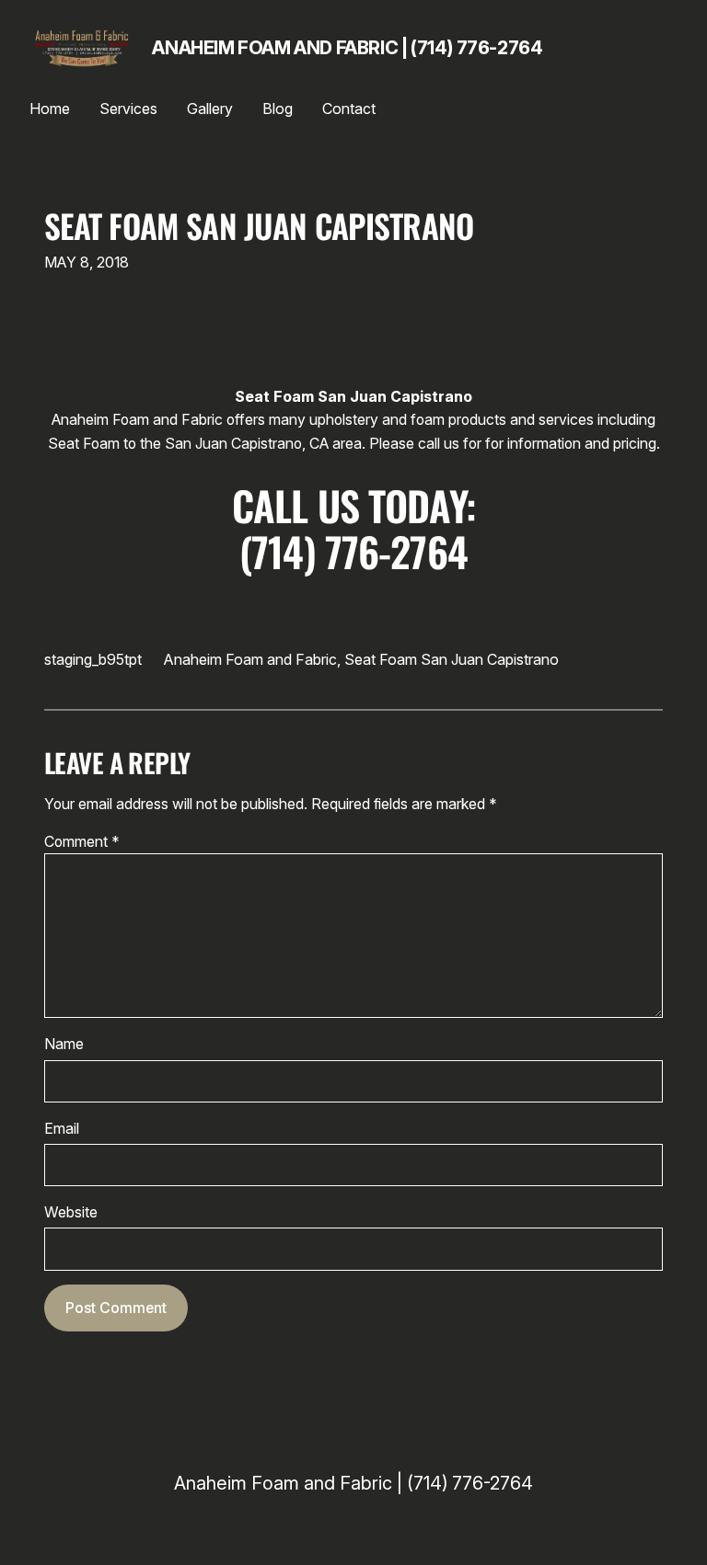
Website (71, 1212)
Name (64, 1044)
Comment (82, 842)
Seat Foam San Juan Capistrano (259, 225)
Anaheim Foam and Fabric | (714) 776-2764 (347, 48)
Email (61, 1128)
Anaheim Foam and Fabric (250, 659)
